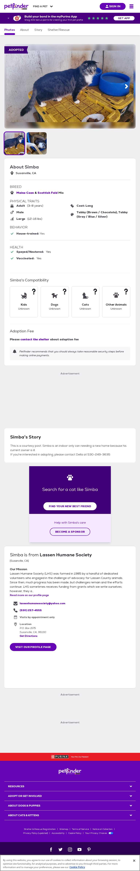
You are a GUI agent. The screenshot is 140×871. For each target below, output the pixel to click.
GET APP (124, 18)
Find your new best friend (70, 506)
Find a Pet (40, 6)
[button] (14, 143)
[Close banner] (8, 18)
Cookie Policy (74, 833)
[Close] (134, 861)
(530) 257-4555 (31, 610)
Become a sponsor (70, 531)
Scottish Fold (48, 193)
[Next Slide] (126, 86)
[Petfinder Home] (16, 6)
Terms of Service (80, 829)
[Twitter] (61, 850)
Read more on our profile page (29, 595)
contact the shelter (34, 339)
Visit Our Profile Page (33, 647)
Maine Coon (25, 193)
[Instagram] (70, 850)
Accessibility (58, 833)
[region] (70, 863)
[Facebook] (51, 850)
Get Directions (28, 636)
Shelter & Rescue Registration (40, 829)
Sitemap (63, 829)
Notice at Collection (103, 829)
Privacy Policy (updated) (35, 833)
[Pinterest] (89, 850)
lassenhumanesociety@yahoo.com (42, 603)
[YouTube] (79, 850)
